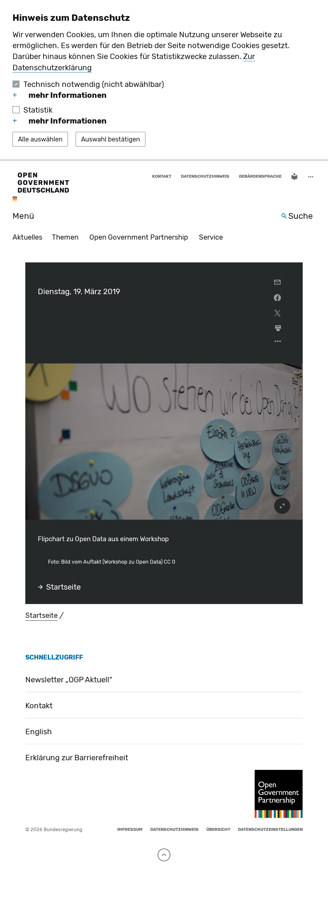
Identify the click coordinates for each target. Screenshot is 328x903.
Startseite (63, 587)
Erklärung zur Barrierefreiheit (76, 757)
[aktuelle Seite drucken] (278, 328)
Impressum (130, 829)
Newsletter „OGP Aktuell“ (68, 679)
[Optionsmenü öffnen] (278, 343)
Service (211, 237)
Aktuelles (27, 237)
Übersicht (218, 829)
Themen (65, 237)
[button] (311, 177)
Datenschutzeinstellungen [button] (270, 829)
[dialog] (164, 80)
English (38, 731)
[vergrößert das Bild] (282, 506)
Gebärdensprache (260, 176)
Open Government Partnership (138, 237)
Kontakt (161, 176)
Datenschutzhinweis (205, 176)
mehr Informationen (68, 95)
